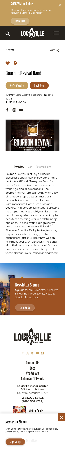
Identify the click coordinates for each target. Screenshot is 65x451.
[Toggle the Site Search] (8, 33)
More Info (20, 21)
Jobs (32, 368)
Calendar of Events (32, 378)
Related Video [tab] (43, 167)
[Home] (32, 33)
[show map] (15, 63)
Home (10, 49)
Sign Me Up (25, 307)
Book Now (39, 85)
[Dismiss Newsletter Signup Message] (61, 417)
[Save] (8, 63)
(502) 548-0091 (16, 102)
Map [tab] (30, 167)
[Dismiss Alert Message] (59, 5)
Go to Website (17, 85)
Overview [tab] (19, 167)
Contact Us (32, 362)
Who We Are (32, 373)
